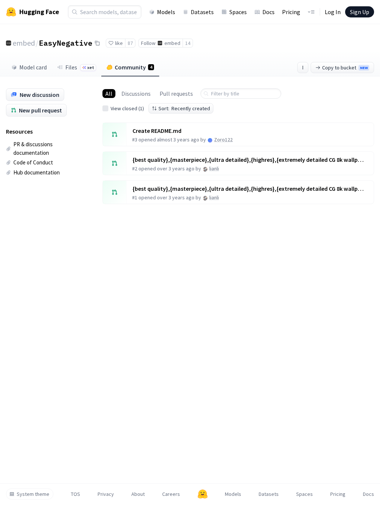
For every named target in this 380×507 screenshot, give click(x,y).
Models (166, 12)
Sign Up (359, 12)
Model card (33, 67)
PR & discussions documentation (33, 148)
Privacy (106, 494)
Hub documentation (36, 172)
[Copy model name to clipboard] (97, 43)
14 (187, 43)
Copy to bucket (345, 67)
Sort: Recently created (184, 108)
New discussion (39, 94)
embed (24, 43)
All (108, 93)
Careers (171, 494)
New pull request (40, 110)
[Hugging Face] (202, 494)
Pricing (291, 12)
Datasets (202, 12)
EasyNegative (65, 43)
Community (133, 67)
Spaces (238, 12)
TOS (75, 494)
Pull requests (176, 93)
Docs (268, 12)
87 (130, 43)
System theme (33, 494)
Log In (333, 12)
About (138, 494)
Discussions (136, 93)
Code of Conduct (33, 162)
